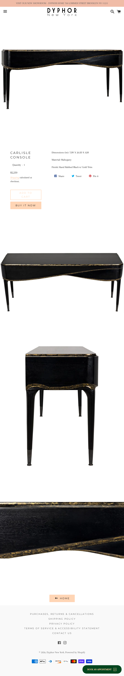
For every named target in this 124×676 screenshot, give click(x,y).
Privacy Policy (62, 623)
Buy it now (26, 205)
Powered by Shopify (75, 652)
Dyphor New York (55, 652)
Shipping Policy (62, 618)
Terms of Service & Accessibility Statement (62, 628)
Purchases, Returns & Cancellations (62, 614)
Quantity (16, 164)
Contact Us (62, 633)
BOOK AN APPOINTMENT (99, 669)
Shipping (14, 177)
